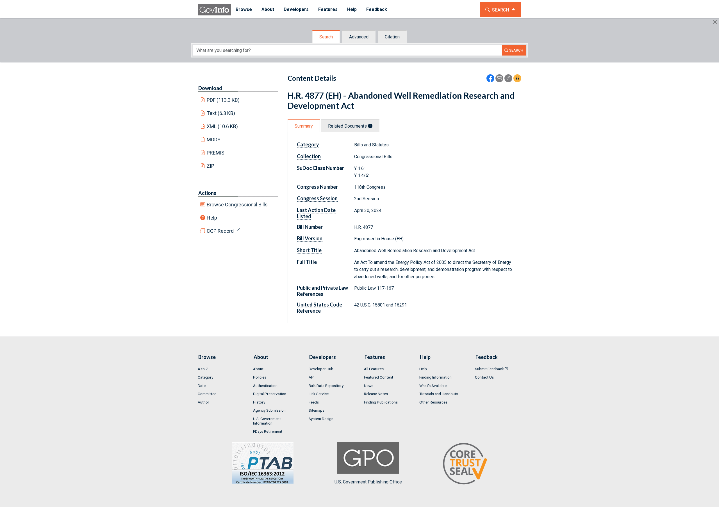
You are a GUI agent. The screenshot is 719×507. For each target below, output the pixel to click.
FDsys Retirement (267, 431)
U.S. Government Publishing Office (368, 482)
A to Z (203, 369)
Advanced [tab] (358, 37)
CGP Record (220, 231)
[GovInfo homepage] (214, 9)
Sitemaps (316, 410)
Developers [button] (296, 9)
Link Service (319, 393)
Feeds (314, 402)
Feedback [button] (376, 9)
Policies (259, 377)
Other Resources (433, 402)
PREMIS (215, 153)
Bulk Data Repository (326, 385)
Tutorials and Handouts (438, 393)
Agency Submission (269, 410)
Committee (207, 393)
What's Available (433, 385)
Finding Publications (381, 402)
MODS (213, 139)
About (258, 369)
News (368, 385)
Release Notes (376, 393)
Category (205, 377)
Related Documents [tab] (348, 126)
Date (202, 385)
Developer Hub (321, 369)
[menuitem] (244, 9)
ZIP (210, 166)
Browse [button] (244, 9)
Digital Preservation (269, 393)
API (312, 377)
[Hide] (715, 22)
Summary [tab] (304, 126)
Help (212, 218)
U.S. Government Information (267, 420)
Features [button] (328, 9)
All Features (374, 369)
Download (210, 88)
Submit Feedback (489, 369)
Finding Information (435, 377)
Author (203, 402)
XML (222, 126)
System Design (321, 418)
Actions (207, 193)
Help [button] (352, 9)
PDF (223, 100)
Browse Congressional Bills (237, 205)
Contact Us (484, 377)
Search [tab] (326, 37)
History (259, 402)
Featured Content (378, 377)
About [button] (267, 9)
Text (221, 113)
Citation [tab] (392, 37)
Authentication (265, 385)
